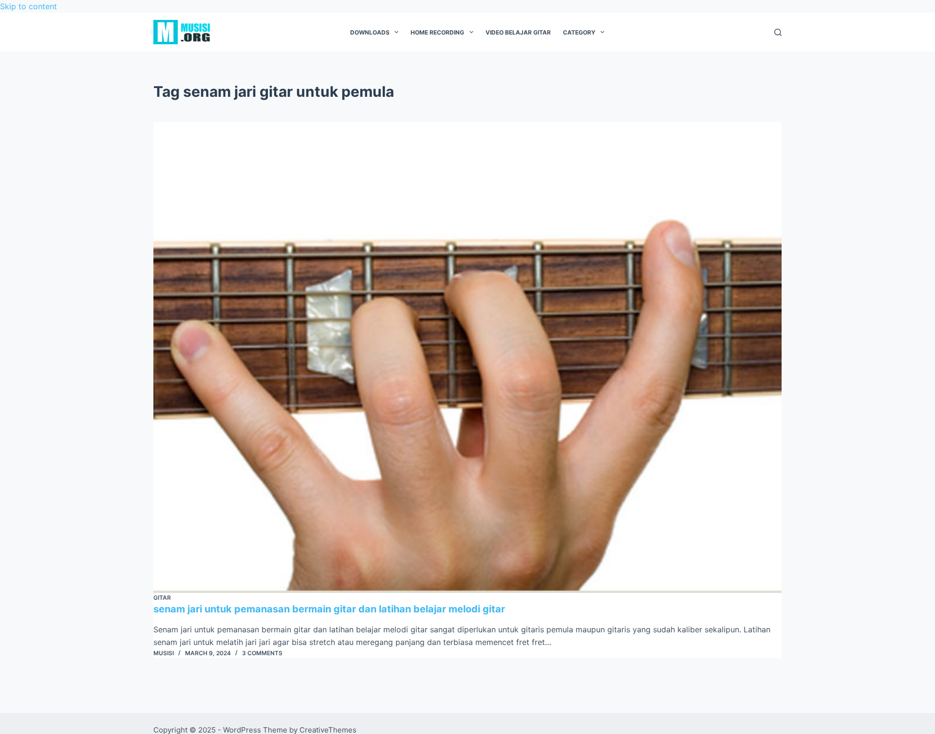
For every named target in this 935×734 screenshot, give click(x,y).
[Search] (778, 32)
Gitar (162, 597)
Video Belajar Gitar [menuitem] (518, 32)
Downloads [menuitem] (370, 32)
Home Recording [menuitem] (437, 32)
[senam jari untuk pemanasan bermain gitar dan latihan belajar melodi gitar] (467, 357)
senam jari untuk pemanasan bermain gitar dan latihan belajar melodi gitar (329, 609)
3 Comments (262, 653)
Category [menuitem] (579, 32)
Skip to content (28, 6)
